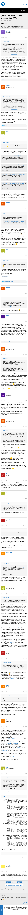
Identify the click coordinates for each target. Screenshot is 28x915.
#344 (26, 208)
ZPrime (8, 474)
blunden (8, 85)
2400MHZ (18, 747)
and (8, 281)
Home (24, 897)
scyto (7, 685)
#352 (26, 498)
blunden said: (5, 41)
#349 (26, 400)
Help (22, 897)
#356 (26, 658)
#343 (26, 137)
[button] (2, 10)
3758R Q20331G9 (19, 736)
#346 (26, 293)
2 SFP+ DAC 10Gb (11, 739)
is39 (3, 20)
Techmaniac (9, 720)
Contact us (3, 897)
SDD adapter (13, 741)
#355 (26, 593)
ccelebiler (15, 743)
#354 (26, 558)
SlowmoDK (8, 743)
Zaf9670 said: (5, 96)
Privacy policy (17, 897)
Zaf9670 (8, 31)
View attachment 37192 (7, 306)
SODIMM (19, 628)
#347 (26, 321)
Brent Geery (9, 552)
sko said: (4, 213)
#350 (26, 426)
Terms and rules (10, 897)
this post (4, 750)
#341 (26, 37)
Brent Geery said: (6, 662)
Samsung (12, 642)
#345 (26, 255)
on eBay (5, 540)
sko (7, 131)
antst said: (5, 358)
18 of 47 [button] (14, 882)
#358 (26, 726)
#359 (26, 773)
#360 (26, 871)
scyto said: (5, 777)
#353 (26, 525)
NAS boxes (12, 678)
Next (19, 882)
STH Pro (3, 895)
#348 (26, 354)
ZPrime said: (5, 503)
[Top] (1, 900)
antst (7, 315)
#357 (26, 691)
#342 (26, 92)
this (13, 756)
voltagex (8, 865)
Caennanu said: (6, 695)
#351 (26, 480)
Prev (9, 882)
